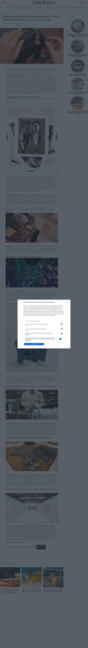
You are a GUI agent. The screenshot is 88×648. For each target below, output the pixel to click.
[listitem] (44, 321)
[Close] (67, 302)
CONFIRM (34, 344)
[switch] (61, 324)
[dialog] (44, 324)
